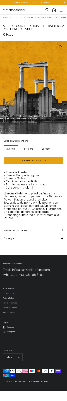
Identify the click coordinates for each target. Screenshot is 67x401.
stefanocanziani (14, 10)
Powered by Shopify (41, 381)
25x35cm (10, 149)
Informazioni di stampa (15, 230)
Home (5, 17)
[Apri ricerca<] (47, 9)
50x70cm (45, 149)
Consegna (9, 238)
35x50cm (28, 149)
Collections (17, 17)
